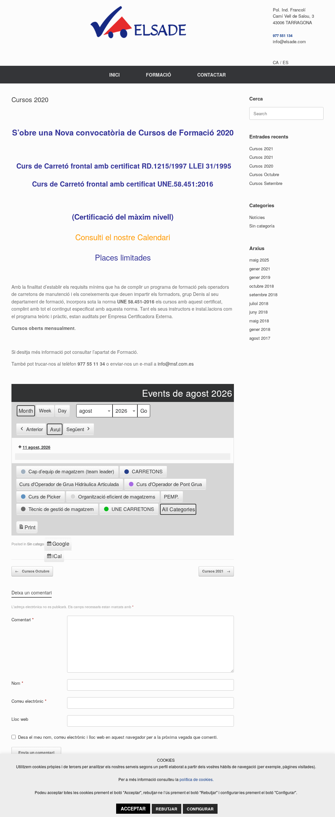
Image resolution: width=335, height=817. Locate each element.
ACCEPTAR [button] (133, 808)
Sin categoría (37, 543)
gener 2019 (259, 277)
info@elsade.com (289, 41)
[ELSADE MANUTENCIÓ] (138, 24)
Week (45, 410)
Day (62, 410)
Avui (55, 429)
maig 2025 (259, 260)
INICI (114, 74)
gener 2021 (259, 268)
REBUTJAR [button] (166, 809)
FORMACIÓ (158, 74)
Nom (17, 683)
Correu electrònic (28, 701)
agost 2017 (259, 338)
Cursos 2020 (261, 166)
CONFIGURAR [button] (200, 809)
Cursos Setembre (265, 183)
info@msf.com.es (176, 363)
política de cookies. (197, 779)
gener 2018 (259, 329)
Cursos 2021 (216, 571)
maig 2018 (259, 321)
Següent (75, 429)
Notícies (257, 217)
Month (26, 410)
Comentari (22, 619)
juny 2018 (258, 312)
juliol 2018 (258, 303)
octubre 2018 (261, 286)
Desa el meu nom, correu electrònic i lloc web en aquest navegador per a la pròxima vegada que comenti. (118, 737)
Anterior (34, 429)
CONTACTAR (211, 74)
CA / (278, 62)
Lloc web (19, 719)
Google (58, 545)
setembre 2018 (263, 294)
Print (26, 528)
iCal (55, 557)
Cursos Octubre (32, 571)
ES (286, 62)
